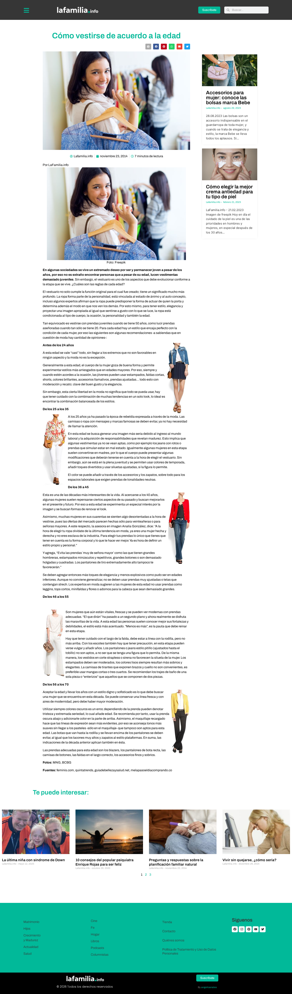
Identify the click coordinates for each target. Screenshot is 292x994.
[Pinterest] (249, 929)
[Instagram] (242, 929)
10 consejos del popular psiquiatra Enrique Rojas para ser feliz (104, 862)
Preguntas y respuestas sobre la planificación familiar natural (176, 862)
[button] (148, 46)
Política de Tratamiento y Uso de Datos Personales (189, 951)
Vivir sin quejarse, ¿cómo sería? (249, 860)
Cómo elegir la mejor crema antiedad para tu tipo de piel (229, 191)
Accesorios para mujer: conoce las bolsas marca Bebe (228, 97)
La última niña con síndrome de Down (33, 860)
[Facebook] (235, 929)
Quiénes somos (173, 940)
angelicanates (209, 987)
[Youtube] (256, 929)
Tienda (167, 922)
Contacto (168, 931)
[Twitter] (263, 929)
